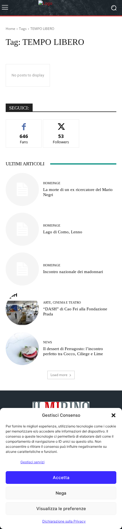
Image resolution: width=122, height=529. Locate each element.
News (47, 342)
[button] (113, 415)
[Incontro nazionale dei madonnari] (22, 269)
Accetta (61, 477)
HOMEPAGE (51, 183)
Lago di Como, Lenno (62, 232)
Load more (59, 374)
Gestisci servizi (32, 462)
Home (10, 28)
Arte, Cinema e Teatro (62, 302)
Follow (61, 124)
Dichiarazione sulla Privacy (64, 521)
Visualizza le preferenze (61, 508)
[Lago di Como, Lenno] (22, 229)
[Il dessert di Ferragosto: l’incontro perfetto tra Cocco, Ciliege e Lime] (22, 348)
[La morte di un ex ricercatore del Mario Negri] (22, 189)
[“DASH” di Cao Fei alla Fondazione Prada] (22, 308)
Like (24, 124)
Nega (61, 493)
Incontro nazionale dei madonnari (73, 271)
